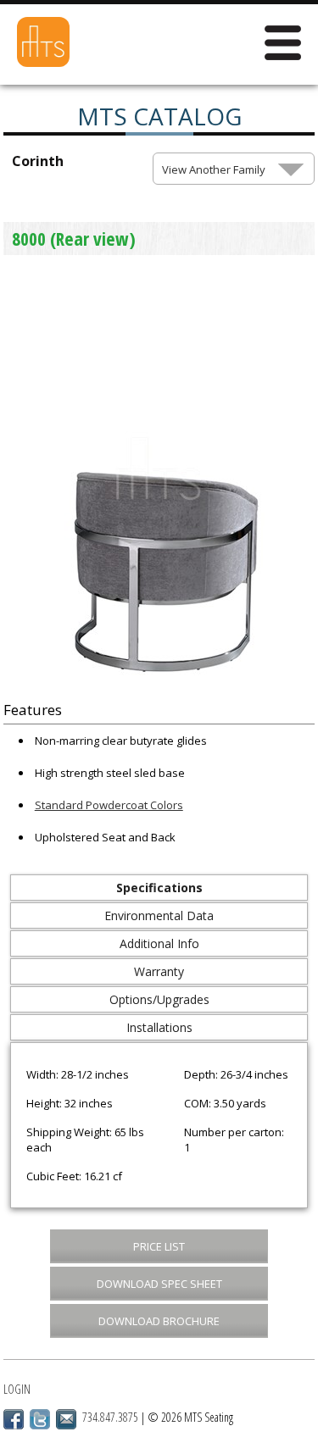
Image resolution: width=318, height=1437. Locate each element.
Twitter (40, 1419)
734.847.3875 (110, 1417)
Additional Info (159, 943)
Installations (159, 1027)
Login (17, 1389)
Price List (159, 1246)
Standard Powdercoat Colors (109, 805)
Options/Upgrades (159, 999)
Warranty (159, 971)
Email (66, 1419)
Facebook (13, 1419)
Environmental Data (159, 915)
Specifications (159, 887)
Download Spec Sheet (159, 1283)
